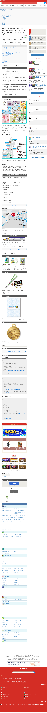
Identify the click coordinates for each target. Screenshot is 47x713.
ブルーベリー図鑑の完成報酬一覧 (19, 510)
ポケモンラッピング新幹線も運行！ (6, 15)
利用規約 (13, 704)
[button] (14, 112)
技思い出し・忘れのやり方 (6, 620)
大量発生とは (4, 626)
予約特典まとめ (16, 632)
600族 (15, 561)
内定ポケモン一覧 (16, 551)
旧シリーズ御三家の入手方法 (18, 517)
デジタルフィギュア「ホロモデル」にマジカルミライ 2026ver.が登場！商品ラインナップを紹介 (13, 679)
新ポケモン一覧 (4, 636)
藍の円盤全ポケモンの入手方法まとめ (7, 517)
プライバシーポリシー (17, 704)
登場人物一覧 (4, 638)
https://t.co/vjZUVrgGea (12, 370)
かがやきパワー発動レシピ (6, 572)
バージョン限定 (30, 5)
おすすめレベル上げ (5, 628)
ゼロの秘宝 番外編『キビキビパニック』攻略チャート (20, 513)
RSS (43, 704)
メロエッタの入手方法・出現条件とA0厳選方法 (7, 523)
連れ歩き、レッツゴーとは (6, 622)
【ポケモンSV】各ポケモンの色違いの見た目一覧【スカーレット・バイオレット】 (38, 51)
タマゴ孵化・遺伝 (4, 584)
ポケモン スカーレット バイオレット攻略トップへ (15, 497)
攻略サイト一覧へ (43, 701)
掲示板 (45, 5)
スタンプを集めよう (4, 12)
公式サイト (3, 23)
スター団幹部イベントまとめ (6, 527)
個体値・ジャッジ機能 (17, 624)
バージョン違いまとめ (5, 599)
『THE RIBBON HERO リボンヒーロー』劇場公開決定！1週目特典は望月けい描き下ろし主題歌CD (13, 681)
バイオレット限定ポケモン (6, 601)
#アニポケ (10, 389)
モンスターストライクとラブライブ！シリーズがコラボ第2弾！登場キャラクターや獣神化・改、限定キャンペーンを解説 (16, 682)
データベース (35, 5)
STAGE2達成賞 (3, 18)
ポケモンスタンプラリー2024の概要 (6, 9)
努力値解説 (3, 582)
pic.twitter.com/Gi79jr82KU (17, 389)
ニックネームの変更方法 (17, 620)
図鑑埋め (26, 5)
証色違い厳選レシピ (17, 572)
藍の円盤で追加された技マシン (18, 527)
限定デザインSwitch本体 (5, 632)
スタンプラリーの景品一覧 (5, 16)
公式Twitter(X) (3, 24)
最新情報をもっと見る (37, 93)
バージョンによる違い (17, 634)
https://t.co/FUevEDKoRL (13, 388)
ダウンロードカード (5, 634)
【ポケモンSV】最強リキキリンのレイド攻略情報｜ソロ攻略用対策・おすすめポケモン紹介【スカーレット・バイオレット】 (38, 48)
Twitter (40, 704)
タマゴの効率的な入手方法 (18, 626)
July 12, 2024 (18, 373)
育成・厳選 (21, 5)
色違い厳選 (16, 5)
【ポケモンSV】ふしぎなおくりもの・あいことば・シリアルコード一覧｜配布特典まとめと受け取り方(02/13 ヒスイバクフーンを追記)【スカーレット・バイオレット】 (38, 32)
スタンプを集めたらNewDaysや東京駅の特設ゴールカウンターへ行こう (14, 52)
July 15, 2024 (8, 418)
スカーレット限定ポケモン (18, 599)
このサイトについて (5, 704)
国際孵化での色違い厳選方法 (18, 570)
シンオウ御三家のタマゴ (17, 536)
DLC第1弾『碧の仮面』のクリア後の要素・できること (7, 537)
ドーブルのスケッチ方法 (17, 521)
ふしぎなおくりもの (40, 5)
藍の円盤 (2, 5)
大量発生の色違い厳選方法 (6, 570)
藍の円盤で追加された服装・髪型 (6, 529)
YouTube (42, 704)
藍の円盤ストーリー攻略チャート (6, 508)
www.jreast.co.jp (5, 228)
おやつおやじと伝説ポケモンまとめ (19, 519)
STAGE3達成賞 (3, 19)
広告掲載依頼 (29, 704)
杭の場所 (3, 561)
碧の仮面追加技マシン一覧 (6, 546)
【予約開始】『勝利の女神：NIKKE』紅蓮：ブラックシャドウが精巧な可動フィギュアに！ (12, 678)
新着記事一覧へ (44, 684)
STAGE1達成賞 (3, 17)
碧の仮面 (7, 5)
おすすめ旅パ (4, 615)
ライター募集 (37, 704)
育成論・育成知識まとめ (5, 578)
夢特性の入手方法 (16, 584)
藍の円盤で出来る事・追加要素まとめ (7, 510)
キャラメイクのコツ (17, 622)
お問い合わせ (33, 704)
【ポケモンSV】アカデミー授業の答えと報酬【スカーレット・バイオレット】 (38, 43)
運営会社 (26, 704)
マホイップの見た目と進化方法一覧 (7, 521)
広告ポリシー (22, 704)
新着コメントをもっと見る (37, 157)
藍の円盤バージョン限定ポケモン (6, 519)
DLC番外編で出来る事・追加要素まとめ (7, 515)
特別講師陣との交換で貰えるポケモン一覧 (20, 523)
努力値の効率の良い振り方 (6, 624)
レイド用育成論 (4, 580)
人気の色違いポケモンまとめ (18, 568)
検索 (45, 3)
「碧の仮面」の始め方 (17, 534)
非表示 (15, 46)
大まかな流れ (3, 10)
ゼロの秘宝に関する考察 (5, 553)
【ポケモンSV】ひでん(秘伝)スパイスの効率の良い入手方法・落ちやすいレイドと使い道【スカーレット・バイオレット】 (38, 38)
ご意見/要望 (10, 704)
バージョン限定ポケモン (5, 563)
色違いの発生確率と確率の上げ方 (6, 568)
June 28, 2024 (8, 392)
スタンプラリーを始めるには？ (6, 11)
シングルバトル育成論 (17, 578)
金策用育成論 (16, 580)
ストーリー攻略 (11, 5)
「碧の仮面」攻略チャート (6, 534)
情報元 (2, 22)
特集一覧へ (14, 451)
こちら (16, 485)
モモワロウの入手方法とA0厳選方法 (19, 515)
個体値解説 (16, 582)
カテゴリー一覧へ (6, 476)
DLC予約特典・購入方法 (5, 551)
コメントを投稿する (14, 483)
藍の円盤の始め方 (16, 508)
